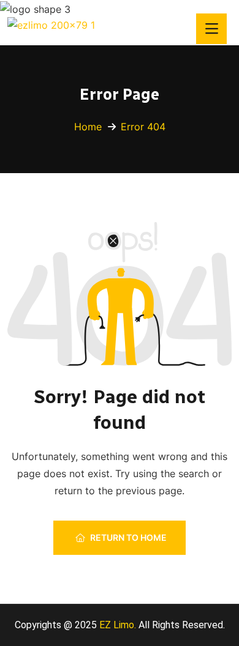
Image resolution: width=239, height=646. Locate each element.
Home (88, 127)
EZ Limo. (116, 625)
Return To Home (128, 537)
